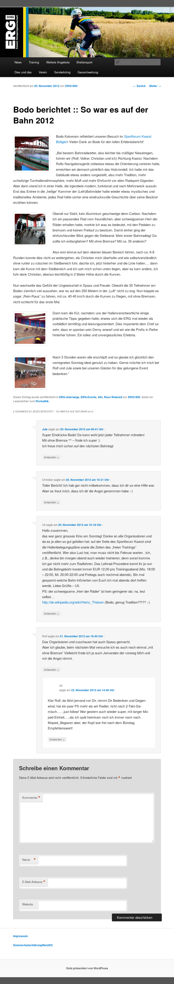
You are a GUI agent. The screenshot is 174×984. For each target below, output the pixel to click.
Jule (45, 429)
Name (29, 859)
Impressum (20, 936)
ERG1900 (71, 86)
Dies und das (23, 72)
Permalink (42, 401)
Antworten (51, 457)
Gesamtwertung (87, 72)
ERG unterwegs (69, 397)
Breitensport (84, 62)
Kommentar (31, 797)
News (18, 62)
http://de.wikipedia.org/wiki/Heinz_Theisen (73, 602)
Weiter (155, 86)
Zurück (139, 86)
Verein (43, 72)
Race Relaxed (113, 397)
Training (34, 62)
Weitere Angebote (58, 62)
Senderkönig (62, 72)
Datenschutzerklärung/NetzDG (33, 945)
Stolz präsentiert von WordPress (87, 968)
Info (100, 397)
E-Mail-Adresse (33, 881)
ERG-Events (89, 397)
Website (27, 904)
